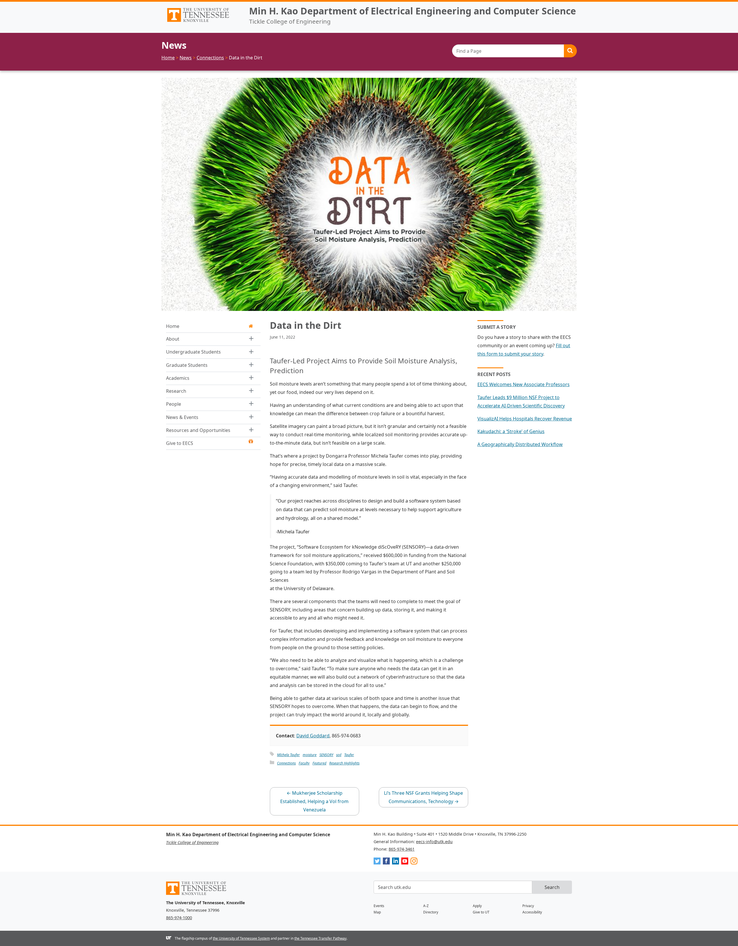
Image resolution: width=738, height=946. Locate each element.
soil (338, 754)
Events (379, 905)
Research (176, 391)
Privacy (528, 905)
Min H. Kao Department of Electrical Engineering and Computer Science (412, 11)
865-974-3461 (402, 849)
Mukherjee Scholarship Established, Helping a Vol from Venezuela (314, 801)
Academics (177, 378)
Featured (319, 763)
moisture (310, 754)
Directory (430, 912)
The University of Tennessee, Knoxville (202, 21)
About (172, 339)
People (173, 404)
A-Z (426, 905)
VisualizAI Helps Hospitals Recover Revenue (524, 419)
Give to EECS (179, 443)
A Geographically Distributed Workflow (520, 444)
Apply (477, 905)
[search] (514, 50)
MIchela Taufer (288, 754)
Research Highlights (344, 763)
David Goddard (313, 735)
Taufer (349, 754)
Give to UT (481, 912)
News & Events (182, 417)
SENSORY (326, 754)
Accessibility (532, 912)
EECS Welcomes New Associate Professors (523, 384)
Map (377, 912)
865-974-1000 (179, 917)
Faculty (304, 763)
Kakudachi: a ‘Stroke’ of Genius (511, 431)
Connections (286, 763)
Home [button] (172, 326)
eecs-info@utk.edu (434, 841)
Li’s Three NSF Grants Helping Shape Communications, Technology (423, 797)
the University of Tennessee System (241, 938)
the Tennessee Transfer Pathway (320, 938)
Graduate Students (187, 365)
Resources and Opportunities (198, 430)
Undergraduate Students (193, 352)
